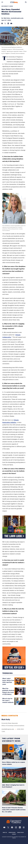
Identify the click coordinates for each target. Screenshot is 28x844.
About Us (5, 832)
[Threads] (24, 828)
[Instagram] (16, 828)
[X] (8, 828)
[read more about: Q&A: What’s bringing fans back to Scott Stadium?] (14, 775)
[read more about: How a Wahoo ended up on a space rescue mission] (14, 752)
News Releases (12, 832)
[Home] (14, 2)
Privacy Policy (20, 832)
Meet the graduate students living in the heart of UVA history (8, 691)
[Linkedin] (20, 828)
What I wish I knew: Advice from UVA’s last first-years (8, 681)
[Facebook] (12, 828)
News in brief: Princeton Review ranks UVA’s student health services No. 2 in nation (13, 810)
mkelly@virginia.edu (17, 18)
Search (26, 2)
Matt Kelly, (7, 18)
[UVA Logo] (14, 822)
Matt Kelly (5, 719)
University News (7, 6)
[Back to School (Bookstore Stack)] (14, 658)
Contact (14, 834)
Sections (2, 2)
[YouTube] (4, 828)
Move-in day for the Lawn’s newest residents (8, 700)
